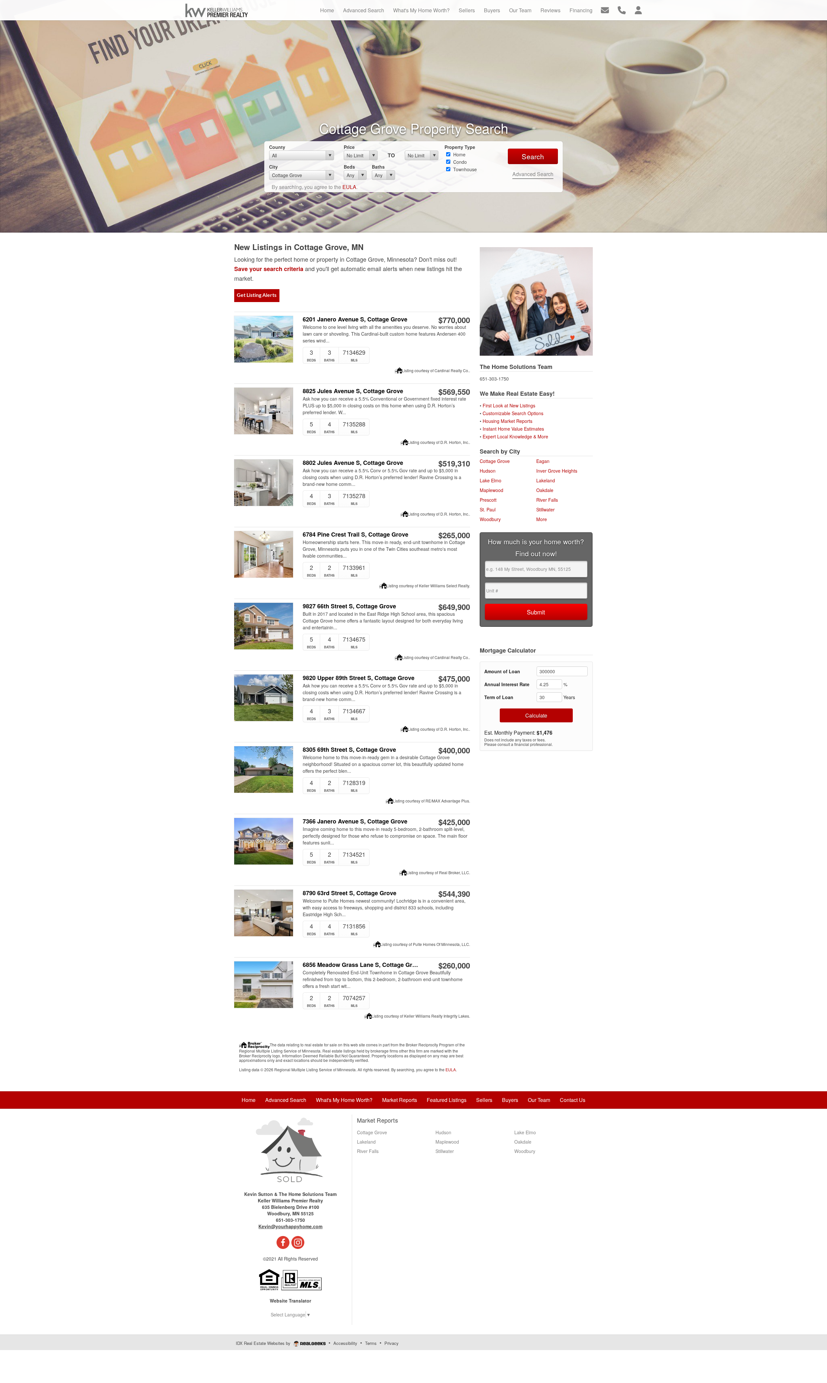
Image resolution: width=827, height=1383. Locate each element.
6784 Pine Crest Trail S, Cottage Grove (355, 534)
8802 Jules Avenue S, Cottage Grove (353, 462)
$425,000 (454, 822)
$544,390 (454, 893)
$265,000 (454, 535)
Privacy (391, 1343)
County (277, 147)
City (273, 166)
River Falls (547, 500)
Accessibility (345, 1343)
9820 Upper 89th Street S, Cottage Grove (358, 678)
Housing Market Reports (507, 421)
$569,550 (454, 391)
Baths (378, 166)
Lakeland (545, 480)
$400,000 (454, 750)
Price (349, 147)
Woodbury (490, 519)
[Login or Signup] (638, 9)
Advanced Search (532, 174)
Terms (371, 1343)
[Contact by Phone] (622, 9)
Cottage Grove (495, 461)
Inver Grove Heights (556, 470)
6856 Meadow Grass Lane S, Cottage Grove (361, 964)
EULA (349, 187)
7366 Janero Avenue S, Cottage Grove (355, 821)
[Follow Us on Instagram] (297, 1242)
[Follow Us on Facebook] (283, 1242)
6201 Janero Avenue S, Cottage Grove (355, 319)
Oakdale (544, 490)
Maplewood (491, 490)
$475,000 (454, 678)
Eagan (543, 461)
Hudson (488, 470)
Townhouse (464, 169)
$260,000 (454, 965)
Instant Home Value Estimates (514, 428)
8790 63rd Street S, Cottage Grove (349, 893)
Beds (349, 166)
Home (459, 154)
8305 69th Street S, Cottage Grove (349, 749)
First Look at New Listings (509, 405)
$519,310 (454, 463)
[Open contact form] (605, 9)
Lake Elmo (490, 480)
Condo (459, 162)
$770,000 (454, 320)
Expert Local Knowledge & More (515, 436)
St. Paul (488, 509)
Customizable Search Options (514, 413)
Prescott (488, 500)
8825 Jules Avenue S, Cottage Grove (353, 391)
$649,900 (454, 607)
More (541, 519)
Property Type (460, 147)
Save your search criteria (268, 269)
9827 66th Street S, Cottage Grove (349, 606)
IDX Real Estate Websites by (264, 1343)
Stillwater (545, 509)
